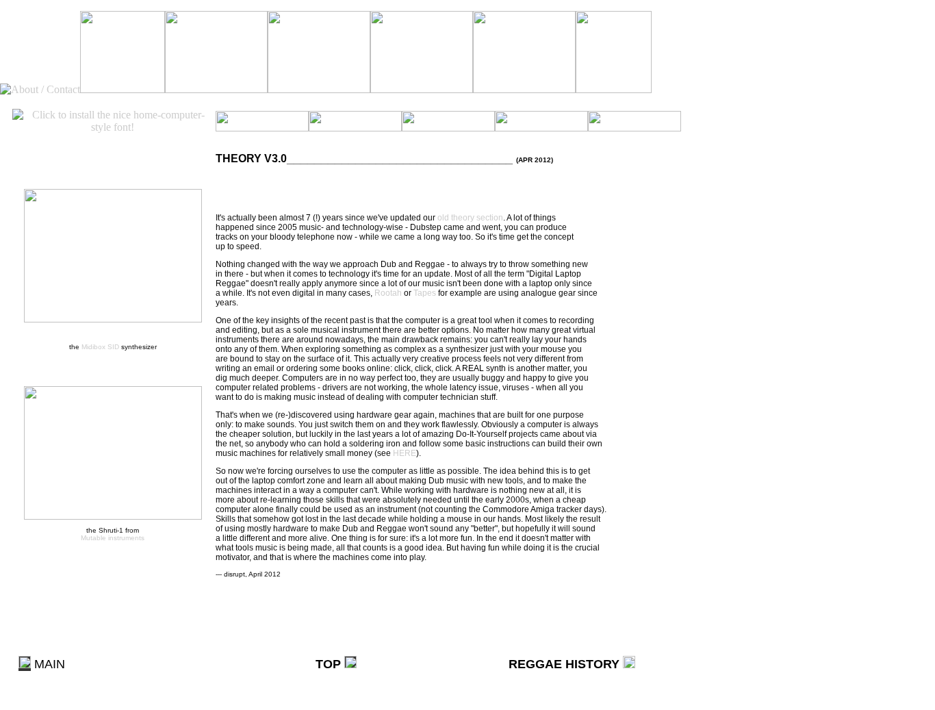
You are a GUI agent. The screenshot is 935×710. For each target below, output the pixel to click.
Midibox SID (100, 347)
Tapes (424, 293)
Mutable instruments (112, 538)
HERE (404, 453)
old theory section (470, 218)
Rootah (388, 293)
